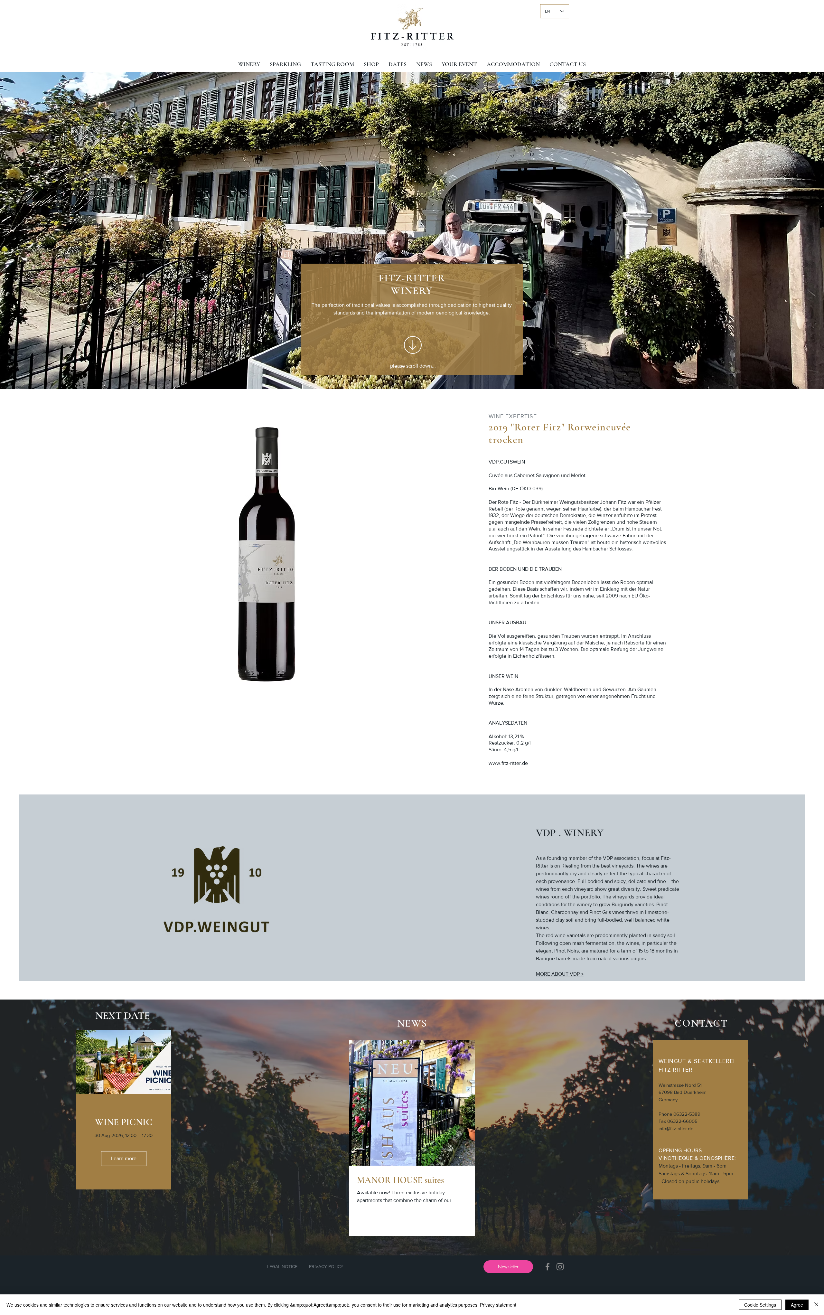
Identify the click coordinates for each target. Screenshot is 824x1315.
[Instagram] (560, 1267)
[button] (508, 1266)
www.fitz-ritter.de (508, 763)
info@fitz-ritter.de (676, 1128)
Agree (797, 1304)
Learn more (123, 1158)
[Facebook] (547, 1267)
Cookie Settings (760, 1304)
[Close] (816, 1305)
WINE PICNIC (123, 1122)
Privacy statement (498, 1304)
